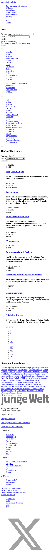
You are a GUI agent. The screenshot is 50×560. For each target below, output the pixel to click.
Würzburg (12, 393)
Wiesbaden (31, 391)
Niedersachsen (6, 382)
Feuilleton (9, 60)
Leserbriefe (10, 71)
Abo (7, 20)
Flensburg (44, 372)
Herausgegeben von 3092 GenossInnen (15, 423)
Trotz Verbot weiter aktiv (17, 216)
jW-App (9, 451)
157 (11, 342)
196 (11, 352)
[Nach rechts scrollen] (2, 146)
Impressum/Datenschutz (14, 503)
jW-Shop (9, 16)
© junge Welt (10, 499)
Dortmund (4, 372)
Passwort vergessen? (8, 41)
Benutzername (6, 34)
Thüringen (5, 391)
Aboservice (10, 435)
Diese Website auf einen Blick (12, 427)
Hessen (32, 376)
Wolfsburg (39, 391)
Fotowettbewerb (12, 470)
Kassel (11, 378)
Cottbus (45, 370)
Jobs (7, 454)
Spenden (9, 484)
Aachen (4, 368)
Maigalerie (9, 464)
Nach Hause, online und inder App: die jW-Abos (11, 489)
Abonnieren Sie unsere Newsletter (13, 493)
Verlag (8, 73)
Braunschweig (23, 370)
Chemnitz (38, 370)
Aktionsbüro (10, 10)
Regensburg (29, 384)
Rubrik (3, 158)
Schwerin (26, 389)
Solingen (33, 389)
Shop (7, 468)
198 (11, 356)
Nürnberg (20, 382)
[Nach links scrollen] (2, 96)
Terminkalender (11, 445)
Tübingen (12, 391)
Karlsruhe (4, 378)
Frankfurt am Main (8, 374)
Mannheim (19, 380)
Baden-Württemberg (22, 368)
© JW (8, 501)
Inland (8, 54)
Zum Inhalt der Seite (8, 2)
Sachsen (30, 387)
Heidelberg (26, 376)
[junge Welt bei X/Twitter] (25, 558)
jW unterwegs (12, 241)
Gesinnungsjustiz (14, 293)
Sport (8, 65)
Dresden (12, 372)
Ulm (18, 391)
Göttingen (36, 374)
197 (11, 354)
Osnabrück (13, 384)
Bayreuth (39, 368)
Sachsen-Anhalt (39, 387)
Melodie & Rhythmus (14, 466)
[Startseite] (15, 43)
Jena (46, 376)
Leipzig (35, 378)
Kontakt (9, 447)
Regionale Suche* (7, 156)
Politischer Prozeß (14, 315)
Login (3, 39)
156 (11, 340)
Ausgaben (9, 52)
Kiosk (8, 449)
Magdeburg (5, 380)
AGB (8, 505)
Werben (8, 441)
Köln (16, 378)
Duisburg (19, 372)
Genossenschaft (11, 12)
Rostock (16, 387)
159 (11, 346)
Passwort (4, 37)
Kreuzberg (28, 378)
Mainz (12, 380)
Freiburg (18, 374)
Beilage (8, 69)
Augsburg (10, 368)
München (33, 380)
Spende (8, 23)
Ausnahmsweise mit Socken (19, 252)
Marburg (26, 380)
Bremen (32, 370)
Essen (38, 372)
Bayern (33, 368)
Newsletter (9, 439)
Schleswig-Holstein (15, 389)
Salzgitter (4, 389)
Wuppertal (4, 393)
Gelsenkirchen (27, 374)
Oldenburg (5, 384)
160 (11, 348)
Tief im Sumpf (12, 192)
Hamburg (4, 376)
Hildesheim (40, 376)
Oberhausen (28, 382)
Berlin (45, 368)
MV (39, 380)
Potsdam (21, 384)
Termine (9, 77)
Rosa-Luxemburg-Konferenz (16, 6)
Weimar (23, 391)
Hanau (10, 376)
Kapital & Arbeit (12, 58)
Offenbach (38, 382)
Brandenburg (12, 370)
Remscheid (38, 384)
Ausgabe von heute (8, 419)
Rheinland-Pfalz (7, 387)
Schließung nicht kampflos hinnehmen (24, 274)
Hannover (17, 376)
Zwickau (20, 393)
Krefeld (21, 378)
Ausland (9, 56)
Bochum (4, 370)
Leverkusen (42, 378)
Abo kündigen (11, 437)
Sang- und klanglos (15, 171)
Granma (9, 472)
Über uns (9, 79)
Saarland (23, 387)
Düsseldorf (27, 372)
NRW (14, 382)
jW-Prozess (10, 8)
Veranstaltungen (11, 14)
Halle (43, 374)
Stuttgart (40, 389)
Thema (8, 63)
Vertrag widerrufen (8, 495)
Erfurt (33, 372)
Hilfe (7, 507)
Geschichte (10, 67)
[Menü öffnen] (2, 48)
